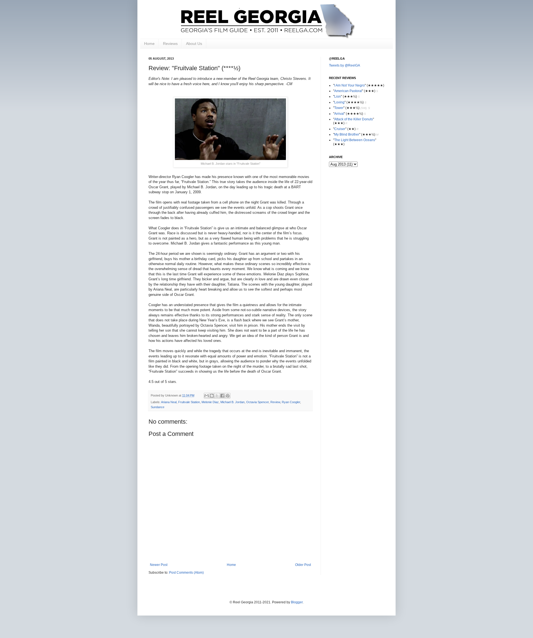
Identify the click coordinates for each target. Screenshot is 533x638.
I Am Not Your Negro (349, 85)
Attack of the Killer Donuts (353, 119)
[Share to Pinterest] (227, 395)
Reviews (170, 43)
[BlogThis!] (212, 395)
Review (275, 402)
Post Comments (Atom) (186, 573)
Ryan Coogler (291, 402)
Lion (337, 96)
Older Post (303, 565)
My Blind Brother (346, 134)
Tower (338, 108)
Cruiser (339, 129)
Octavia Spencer (257, 402)
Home (149, 43)
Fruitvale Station (189, 402)
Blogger (297, 602)
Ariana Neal (169, 402)
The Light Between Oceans (354, 140)
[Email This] (206, 395)
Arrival (339, 114)
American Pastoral (348, 91)
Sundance (157, 407)
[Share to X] (217, 395)
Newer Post (158, 565)
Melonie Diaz (210, 402)
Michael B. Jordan (232, 402)
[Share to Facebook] (222, 395)
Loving (339, 102)
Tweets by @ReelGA (344, 65)
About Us (194, 43)
